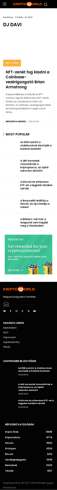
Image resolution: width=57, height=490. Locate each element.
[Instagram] (16, 311)
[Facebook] (10, 311)
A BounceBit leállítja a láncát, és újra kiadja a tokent (35, 204)
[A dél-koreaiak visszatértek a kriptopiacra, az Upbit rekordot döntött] (10, 164)
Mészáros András (16, 121)
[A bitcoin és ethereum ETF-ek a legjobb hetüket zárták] (10, 185)
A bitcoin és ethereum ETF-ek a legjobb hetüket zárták (36, 185)
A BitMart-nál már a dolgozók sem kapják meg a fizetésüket (34, 222)
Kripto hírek (12, 63)
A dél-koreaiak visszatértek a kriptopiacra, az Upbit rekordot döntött (34, 165)
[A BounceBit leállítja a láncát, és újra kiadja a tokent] (10, 204)
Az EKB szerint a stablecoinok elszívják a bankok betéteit (36, 145)
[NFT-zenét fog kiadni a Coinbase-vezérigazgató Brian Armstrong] (28, 48)
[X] (28, 311)
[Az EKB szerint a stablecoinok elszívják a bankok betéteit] (10, 146)
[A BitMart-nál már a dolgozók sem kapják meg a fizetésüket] (10, 223)
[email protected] (23, 304)
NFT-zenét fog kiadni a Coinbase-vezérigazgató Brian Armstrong (28, 79)
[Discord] (4, 311)
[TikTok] (22, 311)
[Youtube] (34, 311)
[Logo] (28, 4)
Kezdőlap (8, 17)
